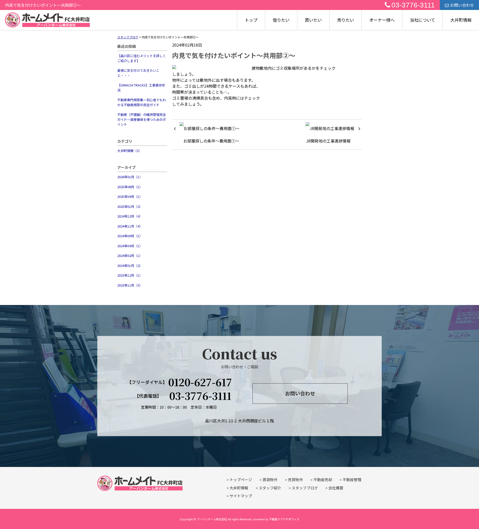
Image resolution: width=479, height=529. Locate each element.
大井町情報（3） (129, 150)
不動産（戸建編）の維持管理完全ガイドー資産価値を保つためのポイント (141, 119)
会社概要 (335, 487)
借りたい (281, 20)
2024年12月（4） (129, 216)
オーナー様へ (382, 20)
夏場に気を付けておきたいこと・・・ (138, 73)
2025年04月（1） (129, 196)
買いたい (313, 20)
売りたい (345, 20)
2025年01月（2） (129, 206)
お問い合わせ (462, 5)
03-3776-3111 (413, 5)
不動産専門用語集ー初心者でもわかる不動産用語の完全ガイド (141, 102)
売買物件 (295, 479)
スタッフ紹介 (270, 487)
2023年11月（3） (129, 285)
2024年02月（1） (129, 255)
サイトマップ (241, 495)
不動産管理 (352, 479)
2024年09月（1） (129, 235)
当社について (422, 20)
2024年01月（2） (129, 265)
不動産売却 (322, 479)
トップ (251, 20)
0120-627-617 (200, 382)
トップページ (241, 479)
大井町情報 (461, 20)
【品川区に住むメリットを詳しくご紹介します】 (141, 58)
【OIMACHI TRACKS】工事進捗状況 (141, 87)
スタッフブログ (305, 487)
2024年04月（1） (129, 245)
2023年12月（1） (129, 275)
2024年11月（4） (129, 226)
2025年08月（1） (129, 186)
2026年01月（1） (129, 176)
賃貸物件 (269, 479)
